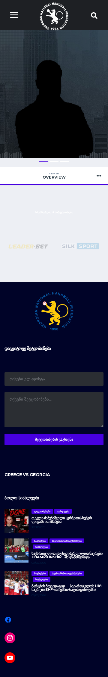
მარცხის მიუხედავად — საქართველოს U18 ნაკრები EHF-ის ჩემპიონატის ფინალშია (67, 588)
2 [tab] (54, 161)
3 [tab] (64, 161)
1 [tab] (43, 161)
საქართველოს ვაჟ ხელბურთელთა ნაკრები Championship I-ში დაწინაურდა (67, 555)
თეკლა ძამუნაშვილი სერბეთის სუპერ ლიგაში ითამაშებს (62, 520)
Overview (54, 176)
